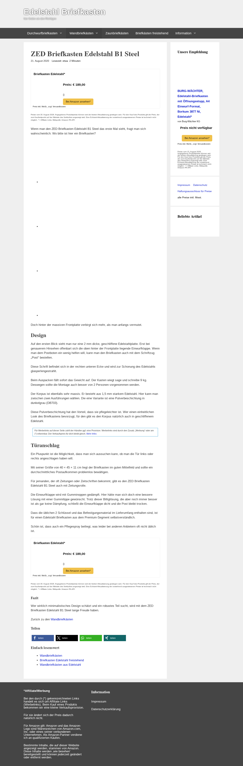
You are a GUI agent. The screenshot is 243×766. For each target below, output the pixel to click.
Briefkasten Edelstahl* (49, 74)
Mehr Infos (91, 434)
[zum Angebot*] (47, 97)
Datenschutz (199, 185)
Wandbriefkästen (81, 33)
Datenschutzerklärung (105, 709)
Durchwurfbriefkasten (42, 33)
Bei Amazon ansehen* (78, 101)
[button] (43, 638)
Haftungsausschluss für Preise (195, 191)
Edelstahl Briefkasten (64, 11)
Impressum (184, 185)
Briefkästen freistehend (152, 33)
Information (183, 33)
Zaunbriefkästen (116, 33)
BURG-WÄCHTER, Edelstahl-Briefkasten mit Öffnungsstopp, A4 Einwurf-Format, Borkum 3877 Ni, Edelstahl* (194, 103)
